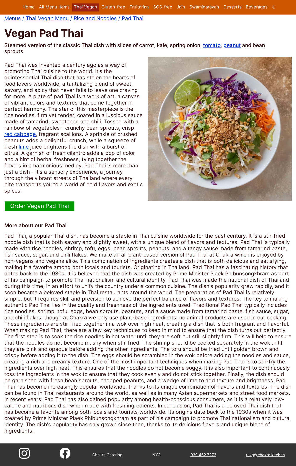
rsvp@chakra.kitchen (265, 455)
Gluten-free (113, 7)
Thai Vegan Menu (47, 18)
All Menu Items (54, 7)
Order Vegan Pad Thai (39, 206)
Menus (12, 18)
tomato (212, 45)
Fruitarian (139, 7)
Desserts (232, 7)
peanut (232, 45)
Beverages (256, 7)
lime (24, 147)
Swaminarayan (204, 7)
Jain (181, 7)
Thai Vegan (85, 7)
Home (29, 7)
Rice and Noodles (95, 18)
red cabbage (20, 134)
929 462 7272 (203, 455)
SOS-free (162, 7)
